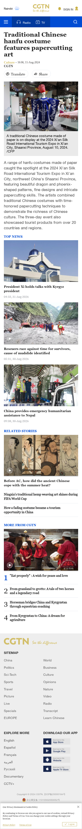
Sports (8, 682)
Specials (10, 711)
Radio (27, 22)
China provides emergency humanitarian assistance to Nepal (37, 413)
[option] (41, 119)
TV (43, 22)
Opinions (49, 682)
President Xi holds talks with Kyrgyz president (34, 289)
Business (49, 667)
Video (47, 696)
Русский (9, 769)
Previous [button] (7, 118)
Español (9, 747)
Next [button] (74, 118)
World (47, 660)
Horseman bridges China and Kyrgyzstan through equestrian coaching (38, 604)
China (8, 660)
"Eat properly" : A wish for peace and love (39, 575)
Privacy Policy (9, 825)
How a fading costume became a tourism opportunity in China (32, 510)
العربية (8, 762)
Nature (48, 689)
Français (10, 755)
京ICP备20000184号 (54, 794)
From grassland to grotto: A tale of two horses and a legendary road (42, 591)
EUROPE (10, 718)
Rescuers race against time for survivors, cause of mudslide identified (37, 351)
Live (7, 703)
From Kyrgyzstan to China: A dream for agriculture (37, 618)
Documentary (13, 776)
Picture (9, 696)
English (9, 740)
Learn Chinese (53, 718)
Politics (9, 667)
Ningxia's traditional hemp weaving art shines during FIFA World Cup (41, 496)
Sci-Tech (10, 674)
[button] (10, 339)
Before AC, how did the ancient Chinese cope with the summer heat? (37, 483)
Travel (8, 689)
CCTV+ (9, 784)
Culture (48, 674)
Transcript (50, 711)
